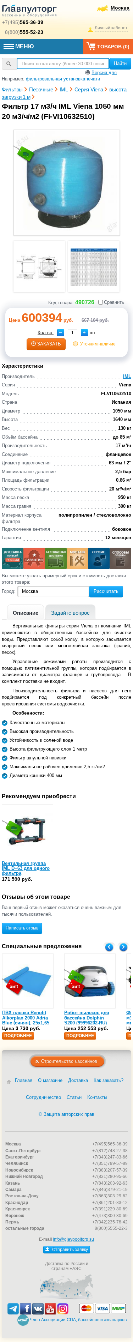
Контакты (97, 1097)
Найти (120, 63)
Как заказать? (108, 1080)
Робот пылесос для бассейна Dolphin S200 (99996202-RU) (86, 1017)
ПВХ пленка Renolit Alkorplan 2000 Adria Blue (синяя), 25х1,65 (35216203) (25, 1020)
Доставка (78, 1080)
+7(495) (22, 22)
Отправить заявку (69, 1249)
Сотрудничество (43, 1097)
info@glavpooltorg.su (73, 1239)
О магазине (50, 1080)
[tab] (25, 612)
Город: (9, 591)
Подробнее (18, 1035)
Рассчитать (106, 591)
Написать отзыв (22, 928)
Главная (23, 1080)
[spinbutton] (72, 332)
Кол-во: (46, 332)
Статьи (74, 1097)
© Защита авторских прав (66, 1114)
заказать (49, 344)
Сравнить (114, 302)
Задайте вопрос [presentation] (70, 613)
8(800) (24, 32)
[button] (84, 332)
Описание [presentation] (25, 613)
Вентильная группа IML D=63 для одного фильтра (26, 868)
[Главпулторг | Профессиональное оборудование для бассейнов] (29, 12)
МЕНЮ (24, 46)
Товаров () (113, 46)
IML (127, 376)
